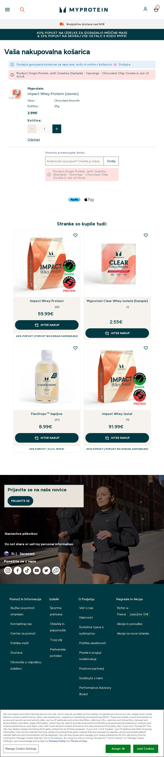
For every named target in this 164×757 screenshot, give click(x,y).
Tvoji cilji (56, 640)
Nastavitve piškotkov (21, 533)
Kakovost (86, 617)
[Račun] (145, 9)
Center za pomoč (23, 633)
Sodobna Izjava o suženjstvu (91, 630)
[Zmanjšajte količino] (32, 128)
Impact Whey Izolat (117, 414)
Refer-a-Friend (133, 611)
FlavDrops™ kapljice (47, 414)
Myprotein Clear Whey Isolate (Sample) (117, 301)
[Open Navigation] (7, 9)
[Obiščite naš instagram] (8, 570)
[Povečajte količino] (56, 128)
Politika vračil (19, 643)
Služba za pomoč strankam (22, 611)
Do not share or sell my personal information (39, 544)
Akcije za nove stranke (133, 633)
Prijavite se (20, 500)
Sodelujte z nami (91, 678)
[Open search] (22, 9)
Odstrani (34, 139)
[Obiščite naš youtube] (37, 570)
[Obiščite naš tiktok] (27, 570)
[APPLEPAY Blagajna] (89, 199)
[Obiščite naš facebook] (18, 570)
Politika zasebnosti (92, 643)
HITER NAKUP (50, 325)
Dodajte (124, 64)
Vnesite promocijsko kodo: (65, 152)
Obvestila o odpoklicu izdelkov (25, 665)
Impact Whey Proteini (47, 301)
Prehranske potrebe (58, 652)
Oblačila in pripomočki (58, 627)
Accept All (118, 748)
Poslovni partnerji (91, 668)
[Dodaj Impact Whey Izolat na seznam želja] (146, 348)
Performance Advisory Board (95, 691)
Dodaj (111, 161)
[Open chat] (56, 570)
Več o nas (86, 608)
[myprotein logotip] (84, 9)
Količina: (35, 120)
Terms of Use (79, 741)
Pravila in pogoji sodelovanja (90, 656)
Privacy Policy (57, 741)
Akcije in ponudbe (129, 624)
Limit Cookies (145, 748)
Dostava (16, 652)
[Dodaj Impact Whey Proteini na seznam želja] (75, 235)
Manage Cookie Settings (20, 748)
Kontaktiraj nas (21, 624)
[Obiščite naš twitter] (46, 570)
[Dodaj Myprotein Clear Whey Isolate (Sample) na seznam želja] (146, 235)
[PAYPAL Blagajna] (74, 199)
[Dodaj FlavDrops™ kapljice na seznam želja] (75, 348)
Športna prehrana (56, 611)
